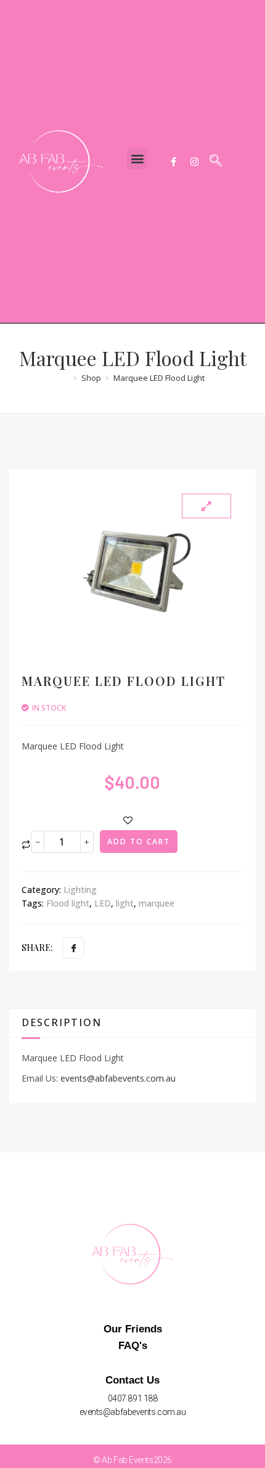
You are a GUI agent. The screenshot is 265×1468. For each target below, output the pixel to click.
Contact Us (132, 1380)
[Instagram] (194, 161)
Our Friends (133, 1329)
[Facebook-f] (173, 161)
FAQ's (132, 1346)
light (125, 903)
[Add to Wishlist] (128, 820)
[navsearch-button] (215, 161)
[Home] (65, 377)
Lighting (80, 889)
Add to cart (138, 841)
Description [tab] (62, 1022)
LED (102, 903)
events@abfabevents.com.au (118, 1078)
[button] (137, 159)
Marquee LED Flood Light (159, 377)
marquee (156, 903)
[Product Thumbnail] (206, 506)
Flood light (67, 903)
